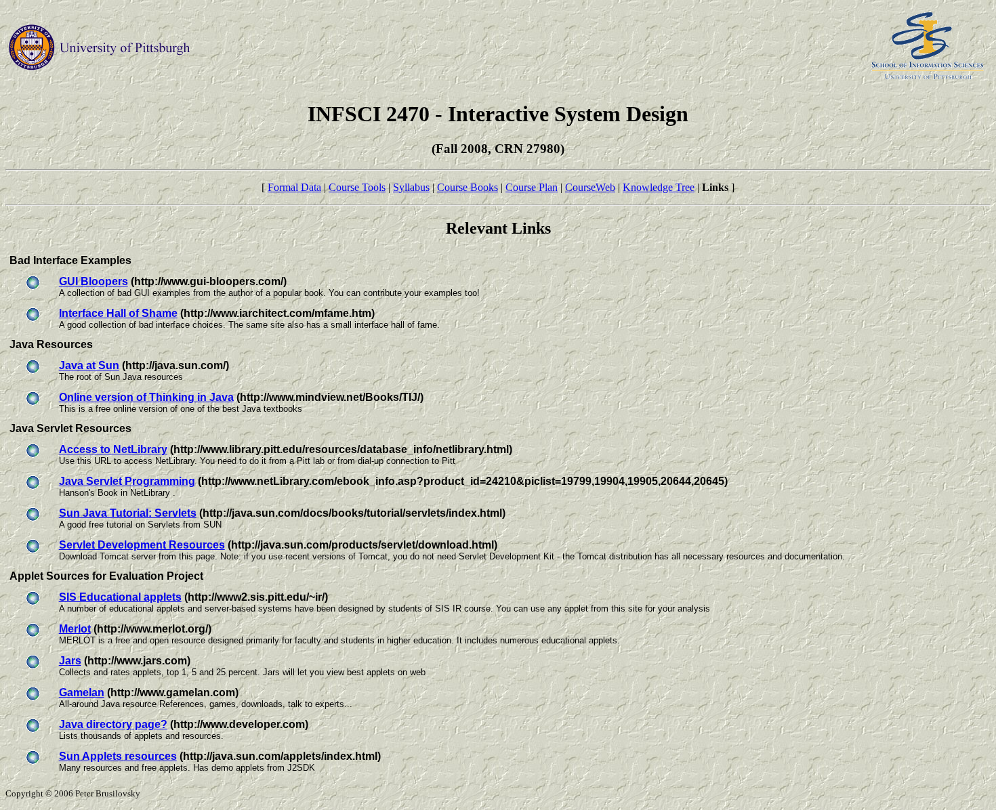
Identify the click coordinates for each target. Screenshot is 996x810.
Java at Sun (89, 365)
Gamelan (81, 692)
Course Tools (357, 187)
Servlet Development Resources (142, 545)
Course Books (467, 187)
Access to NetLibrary (113, 449)
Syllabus (411, 187)
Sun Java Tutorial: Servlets (127, 513)
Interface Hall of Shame (118, 313)
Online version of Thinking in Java (146, 397)
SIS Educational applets (120, 597)
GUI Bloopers (93, 281)
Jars (70, 660)
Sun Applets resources (118, 756)
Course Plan (531, 187)
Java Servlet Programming (127, 481)
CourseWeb (590, 187)
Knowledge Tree (658, 187)
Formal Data (294, 187)
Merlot (75, 629)
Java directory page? (113, 724)
